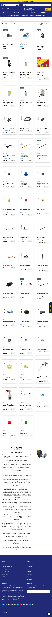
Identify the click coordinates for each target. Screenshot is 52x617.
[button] (47, 9)
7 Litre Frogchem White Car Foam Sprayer (25, 73)
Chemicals (29, 569)
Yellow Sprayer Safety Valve (42, 129)
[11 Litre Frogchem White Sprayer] (26, 93)
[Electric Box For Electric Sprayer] (43, 312)
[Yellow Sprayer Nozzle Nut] (9, 174)
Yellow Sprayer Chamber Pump (9, 155)
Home (28, 561)
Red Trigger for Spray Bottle (42, 376)
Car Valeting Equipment (28, 15)
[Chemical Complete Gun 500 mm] (26, 284)
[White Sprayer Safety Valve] (9, 284)
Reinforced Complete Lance (8, 238)
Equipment (29, 566)
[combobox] (37, 5)
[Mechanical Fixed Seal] (43, 340)
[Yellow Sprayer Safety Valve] (43, 119)
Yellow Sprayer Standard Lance (24, 155)
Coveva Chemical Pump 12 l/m (9, 73)
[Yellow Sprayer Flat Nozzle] (43, 200)
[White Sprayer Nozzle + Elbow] (26, 256)
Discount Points (5, 574)
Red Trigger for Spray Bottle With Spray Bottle (9, 404)
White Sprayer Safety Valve (8, 294)
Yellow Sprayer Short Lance (42, 155)
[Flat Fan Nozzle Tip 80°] (43, 395)
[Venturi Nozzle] (26, 367)
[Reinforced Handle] (26, 228)
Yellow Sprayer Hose (25, 128)
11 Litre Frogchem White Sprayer (26, 103)
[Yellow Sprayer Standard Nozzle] (26, 174)
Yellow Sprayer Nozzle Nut (8, 184)
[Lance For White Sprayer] (43, 228)
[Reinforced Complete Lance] (9, 228)
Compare (36, 23)
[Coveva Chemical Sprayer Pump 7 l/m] (43, 35)
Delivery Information (7, 566)
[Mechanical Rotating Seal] (26, 340)
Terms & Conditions (6, 569)
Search (3, 576)
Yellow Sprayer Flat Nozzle (41, 210)
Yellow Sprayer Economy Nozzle (9, 210)
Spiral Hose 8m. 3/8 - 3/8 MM (9, 322)
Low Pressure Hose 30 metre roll (25, 322)
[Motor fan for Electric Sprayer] (9, 340)
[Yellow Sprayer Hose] (26, 119)
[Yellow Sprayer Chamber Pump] (9, 146)
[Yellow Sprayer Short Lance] (43, 146)
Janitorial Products (40, 15)
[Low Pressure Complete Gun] (43, 284)
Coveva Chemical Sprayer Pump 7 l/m (41, 45)
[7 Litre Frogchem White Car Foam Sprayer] (26, 63)
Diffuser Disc (6, 376)
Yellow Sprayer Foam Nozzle (25, 210)
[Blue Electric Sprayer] (26, 35)
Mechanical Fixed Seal (42, 349)
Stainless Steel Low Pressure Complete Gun (25, 404)
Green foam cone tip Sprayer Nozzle (25, 432)
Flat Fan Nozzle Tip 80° (42, 404)
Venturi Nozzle (23, 376)
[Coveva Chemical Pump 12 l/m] (9, 63)
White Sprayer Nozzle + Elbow (25, 266)
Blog (28, 576)
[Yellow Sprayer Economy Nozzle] (9, 200)
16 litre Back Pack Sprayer (41, 103)
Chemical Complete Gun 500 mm (26, 294)
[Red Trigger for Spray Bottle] (43, 367)
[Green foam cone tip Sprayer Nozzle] (26, 423)
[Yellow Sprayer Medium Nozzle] (43, 174)
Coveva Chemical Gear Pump (8, 45)
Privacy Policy (5, 571)
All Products (30, 564)
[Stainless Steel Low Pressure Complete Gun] (26, 395)
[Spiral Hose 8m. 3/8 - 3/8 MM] (9, 312)
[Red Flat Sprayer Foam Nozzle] (9, 423)
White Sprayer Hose (8, 265)
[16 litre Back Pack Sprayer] (43, 93)
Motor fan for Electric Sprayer (8, 350)
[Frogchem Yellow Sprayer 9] (43, 63)
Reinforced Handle (24, 237)
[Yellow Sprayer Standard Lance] (26, 146)
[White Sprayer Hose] (9, 256)
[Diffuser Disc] (9, 367)
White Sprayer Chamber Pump (42, 266)
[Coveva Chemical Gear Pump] (9, 35)
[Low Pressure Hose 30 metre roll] (26, 312)
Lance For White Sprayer (41, 238)
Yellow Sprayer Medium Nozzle (42, 184)
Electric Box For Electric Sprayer (42, 322)
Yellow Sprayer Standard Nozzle (24, 184)
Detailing (29, 571)
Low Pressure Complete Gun (42, 294)
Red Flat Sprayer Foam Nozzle (8, 432)
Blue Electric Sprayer (25, 44)
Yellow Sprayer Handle (8, 128)
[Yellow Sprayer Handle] (9, 119)
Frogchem (6, 612)
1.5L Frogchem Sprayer (9, 102)
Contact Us (4, 564)
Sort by (11, 23)
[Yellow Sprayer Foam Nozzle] (26, 200)
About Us (4, 561)
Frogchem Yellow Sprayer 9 (41, 73)
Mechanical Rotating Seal (25, 350)
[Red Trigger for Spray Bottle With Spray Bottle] (9, 395)
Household (29, 574)
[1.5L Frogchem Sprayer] (9, 93)
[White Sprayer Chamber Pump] (43, 256)
